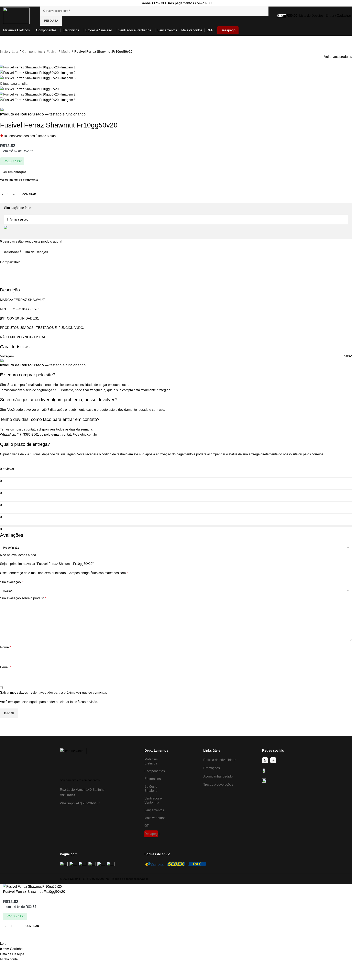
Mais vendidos (154, 818)
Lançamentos (154, 810)
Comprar (29, 194)
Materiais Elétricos (151, 761)
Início (4, 51)
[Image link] (73, 761)
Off (146, 825)
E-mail (5, 667)
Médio (65, 51)
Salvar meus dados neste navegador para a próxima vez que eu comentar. (53, 692)
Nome (5, 647)
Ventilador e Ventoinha (153, 800)
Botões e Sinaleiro (150, 788)
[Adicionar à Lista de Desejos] (8, 936)
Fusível (52, 51)
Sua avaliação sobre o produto (23, 598)
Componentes (32, 51)
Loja (15, 51)
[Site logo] (16, 15)
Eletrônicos (152, 779)
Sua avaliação (11, 582)
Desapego (151, 834)
